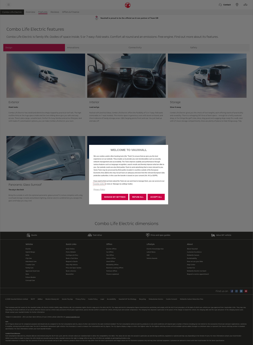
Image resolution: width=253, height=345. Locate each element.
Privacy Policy (99, 189)
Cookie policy (99, 184)
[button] (114, 197)
